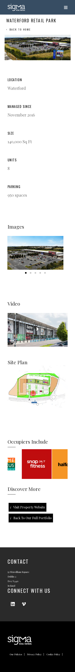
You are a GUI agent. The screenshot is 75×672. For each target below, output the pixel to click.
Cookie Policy (53, 654)
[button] (35, 253)
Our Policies (16, 654)
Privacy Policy (34, 654)
